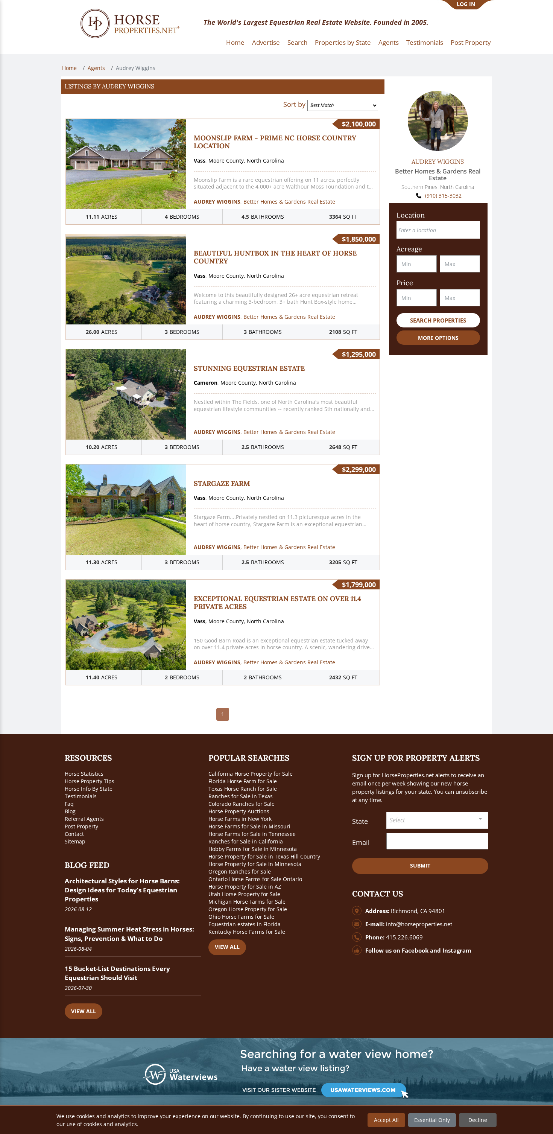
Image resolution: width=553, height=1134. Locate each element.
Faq (69, 803)
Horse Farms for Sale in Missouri (249, 826)
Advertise (266, 42)
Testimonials (424, 42)
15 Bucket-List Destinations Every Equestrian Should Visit (117, 973)
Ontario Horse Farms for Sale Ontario (255, 879)
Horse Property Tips (89, 781)
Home (235, 42)
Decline (477, 1119)
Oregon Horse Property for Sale (247, 909)
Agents (388, 42)
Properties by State (343, 42)
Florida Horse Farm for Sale (242, 781)
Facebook (415, 950)
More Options (438, 337)
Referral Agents (84, 818)
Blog (70, 811)
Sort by (294, 104)
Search (297, 42)
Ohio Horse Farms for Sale (241, 916)
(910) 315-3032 (443, 195)
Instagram (456, 950)
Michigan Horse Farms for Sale (247, 901)
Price (405, 283)
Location (411, 215)
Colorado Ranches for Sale (241, 803)
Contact (74, 833)
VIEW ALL (83, 1011)
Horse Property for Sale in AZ (244, 886)
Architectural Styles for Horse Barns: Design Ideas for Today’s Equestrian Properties (122, 890)
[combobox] (437, 820)
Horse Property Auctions (238, 811)
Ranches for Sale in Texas (240, 796)
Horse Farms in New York (240, 818)
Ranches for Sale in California (245, 841)
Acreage (409, 249)
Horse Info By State (88, 788)
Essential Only (432, 1119)
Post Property (471, 42)
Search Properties (438, 320)
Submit (420, 865)
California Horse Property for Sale (250, 773)
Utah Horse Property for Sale (244, 894)
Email (361, 842)
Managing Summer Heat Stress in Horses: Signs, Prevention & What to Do (129, 933)
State (360, 821)
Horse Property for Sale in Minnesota (254, 864)
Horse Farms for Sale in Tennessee (252, 833)
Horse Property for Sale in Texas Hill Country (264, 856)
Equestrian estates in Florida (244, 924)
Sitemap (75, 841)
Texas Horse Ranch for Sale (242, 788)
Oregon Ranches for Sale (239, 871)
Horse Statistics (84, 773)
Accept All (386, 1119)
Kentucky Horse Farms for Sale (246, 931)
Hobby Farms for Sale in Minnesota (252, 848)
